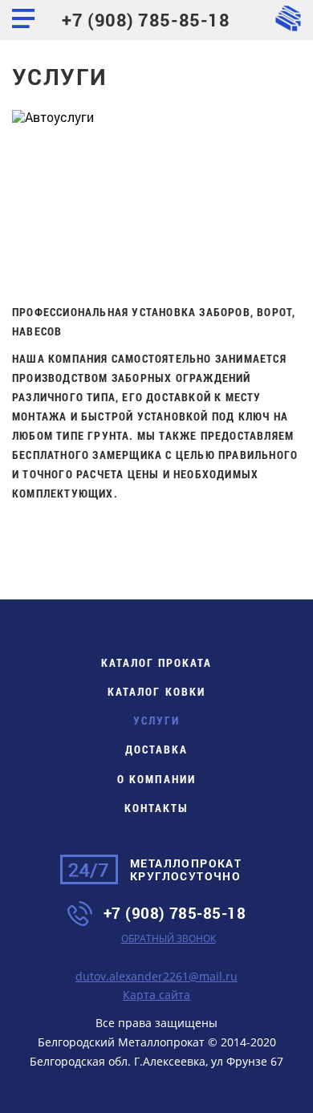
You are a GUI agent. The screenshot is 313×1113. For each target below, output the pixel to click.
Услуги (156, 720)
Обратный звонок (168, 938)
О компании (156, 778)
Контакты (156, 807)
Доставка (156, 749)
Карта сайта (156, 995)
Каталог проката (156, 662)
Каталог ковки (156, 691)
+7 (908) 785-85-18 (146, 19)
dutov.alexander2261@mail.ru (156, 976)
